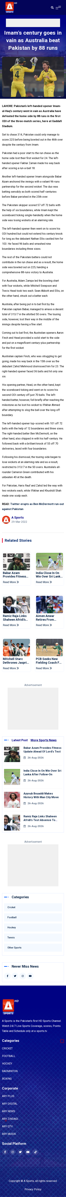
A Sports (29, 1181)
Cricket (11, 907)
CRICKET (7, 1048)
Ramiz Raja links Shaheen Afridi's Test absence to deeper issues (15, 617)
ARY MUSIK (9, 1134)
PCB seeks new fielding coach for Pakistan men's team (49, 660)
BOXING (7, 1078)
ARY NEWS (8, 1111)
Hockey (11, 927)
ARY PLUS (8, 1096)
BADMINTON (10, 1071)
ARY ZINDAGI (10, 1118)
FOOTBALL (8, 1056)
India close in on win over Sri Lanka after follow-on (49, 574)
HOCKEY (7, 1063)
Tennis (11, 937)
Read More (10, 582)
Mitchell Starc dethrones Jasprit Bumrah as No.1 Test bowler (15, 660)
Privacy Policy (33, 1189)
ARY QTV (7, 1126)
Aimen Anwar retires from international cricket (45, 617)
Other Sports (14, 947)
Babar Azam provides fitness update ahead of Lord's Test (15, 574)
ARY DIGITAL (9, 1103)
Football (12, 917)
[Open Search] (52, 7)
